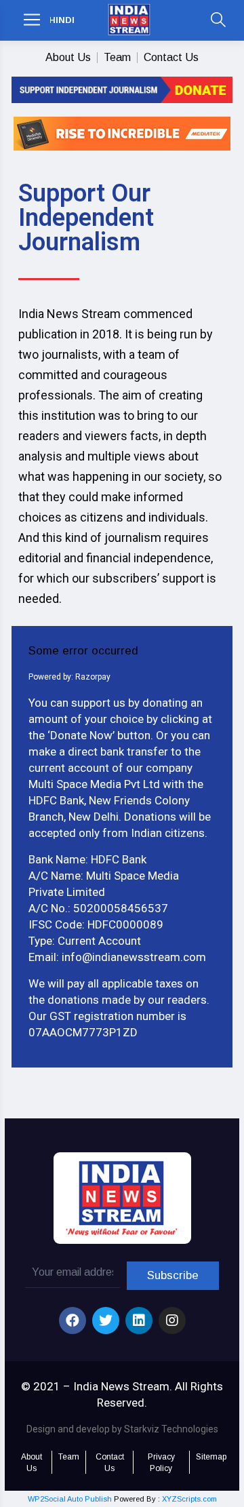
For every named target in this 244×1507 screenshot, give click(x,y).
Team (117, 57)
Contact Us (171, 57)
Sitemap (211, 1457)
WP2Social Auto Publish (70, 1499)
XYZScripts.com (189, 1499)
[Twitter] (105, 1320)
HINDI (62, 20)
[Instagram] (172, 1320)
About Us (68, 57)
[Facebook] (72, 1320)
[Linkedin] (138, 1320)
